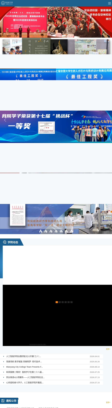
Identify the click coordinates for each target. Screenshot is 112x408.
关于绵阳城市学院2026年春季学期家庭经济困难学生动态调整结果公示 (58, 228)
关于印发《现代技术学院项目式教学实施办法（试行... (80, 281)
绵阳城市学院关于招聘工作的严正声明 (58, 233)
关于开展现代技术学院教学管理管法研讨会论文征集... (22, 254)
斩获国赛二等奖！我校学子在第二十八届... (53, 175)
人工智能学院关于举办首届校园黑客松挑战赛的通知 (58, 222)
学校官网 (3, 302)
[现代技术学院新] (7, 3)
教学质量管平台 (29, 306)
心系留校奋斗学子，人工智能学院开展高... (53, 186)
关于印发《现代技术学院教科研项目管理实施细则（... (22, 281)
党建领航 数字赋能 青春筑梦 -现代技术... (53, 165)
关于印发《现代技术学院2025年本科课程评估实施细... (80, 267)
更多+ (108, 152)
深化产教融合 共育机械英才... (38, 148)
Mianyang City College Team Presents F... (53, 170)
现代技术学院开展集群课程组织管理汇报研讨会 (78, 254)
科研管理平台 (5, 309)
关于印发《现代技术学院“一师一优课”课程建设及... (21, 267)
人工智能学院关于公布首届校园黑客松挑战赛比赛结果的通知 (58, 217)
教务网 (25, 302)
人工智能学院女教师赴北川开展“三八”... (53, 160)
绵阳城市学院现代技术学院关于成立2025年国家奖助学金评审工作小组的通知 (58, 238)
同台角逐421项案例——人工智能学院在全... (53, 181)
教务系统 (3, 306)
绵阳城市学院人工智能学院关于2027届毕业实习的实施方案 (58, 212)
